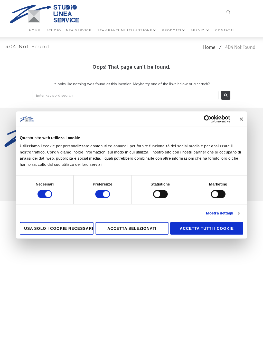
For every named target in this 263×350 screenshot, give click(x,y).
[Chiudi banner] (241, 119)
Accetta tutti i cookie (207, 228)
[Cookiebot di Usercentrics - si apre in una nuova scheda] (207, 119)
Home (209, 46)
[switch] (102, 194)
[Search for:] (126, 95)
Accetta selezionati (131, 228)
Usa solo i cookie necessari (58, 228)
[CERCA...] (229, 11)
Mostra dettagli (219, 213)
